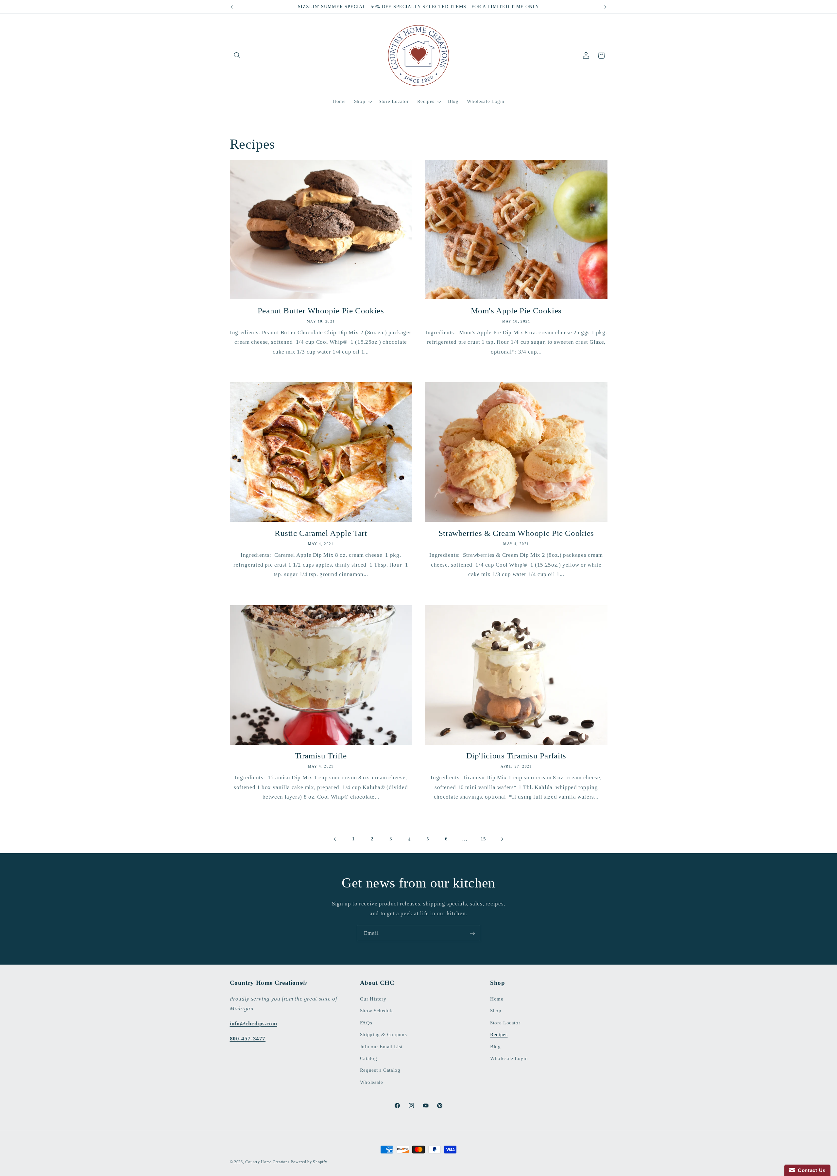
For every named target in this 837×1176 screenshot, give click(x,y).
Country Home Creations (267, 1162)
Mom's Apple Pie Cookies (516, 310)
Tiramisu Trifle (321, 755)
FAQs (366, 1022)
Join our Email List (381, 1046)
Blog (495, 1046)
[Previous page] (335, 839)
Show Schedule (377, 1010)
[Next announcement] (605, 6)
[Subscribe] (472, 933)
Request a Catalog (380, 1070)
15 (483, 838)
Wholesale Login (509, 1058)
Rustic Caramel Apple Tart (321, 533)
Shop (496, 1010)
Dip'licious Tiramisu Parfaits (516, 755)
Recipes (498, 1034)
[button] (237, 55)
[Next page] (501, 839)
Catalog (368, 1058)
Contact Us (810, 1170)
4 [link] (409, 839)
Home (497, 999)
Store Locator (505, 1022)
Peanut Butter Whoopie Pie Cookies (321, 310)
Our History (373, 999)
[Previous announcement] (232, 6)
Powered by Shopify (309, 1162)
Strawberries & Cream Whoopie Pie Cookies (516, 533)
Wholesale (371, 1082)
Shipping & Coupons (383, 1034)
